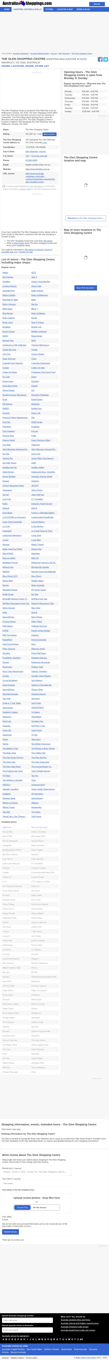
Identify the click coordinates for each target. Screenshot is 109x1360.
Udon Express (37, 1049)
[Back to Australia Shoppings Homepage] (27, 3)
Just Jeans (36, 936)
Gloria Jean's (8, 909)
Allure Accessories (39, 827)
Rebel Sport (36, 999)
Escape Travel (9, 900)
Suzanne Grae (9, 1036)
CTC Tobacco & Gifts (40, 881)
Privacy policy (31, 1358)
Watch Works (8, 1063)
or (37, 1199)
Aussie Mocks (37, 841)
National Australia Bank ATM (43, 977)
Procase (6, 999)
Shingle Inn (36, 1013)
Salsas (34, 1008)
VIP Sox (6, 1058)
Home (7, 9)
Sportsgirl (35, 1017)
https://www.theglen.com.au (37, 169)
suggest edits (25, 189)
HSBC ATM (36, 927)
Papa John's (8, 990)
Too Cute (6, 1049)
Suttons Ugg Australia (40, 1031)
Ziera (33, 1072)
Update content (17, 1358)
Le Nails (6, 954)
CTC (5, 881)
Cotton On (7, 877)
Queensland (66, 1349)
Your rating (6, 1216)
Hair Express (37, 909)
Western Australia (18, 1352)
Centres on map (26, 252)
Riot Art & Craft (37, 1004)
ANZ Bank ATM (38, 836)
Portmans (35, 995)
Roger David (8, 1008)
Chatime (6, 868)
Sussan (6, 1031)
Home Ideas (36, 918)
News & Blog (83, 9)
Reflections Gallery (11, 1004)
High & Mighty (37, 913)
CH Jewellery (37, 863)
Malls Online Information (86, 1358)
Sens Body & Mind (11, 1013)
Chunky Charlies (38, 868)
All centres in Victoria (34, 249)
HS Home (7, 927)
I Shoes (6, 931)
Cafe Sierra (7, 859)
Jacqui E (6, 936)
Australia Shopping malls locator (75, 1327)
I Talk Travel (36, 931)
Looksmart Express (11, 959)
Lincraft (34, 954)
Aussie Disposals (10, 841)
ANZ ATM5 (7, 836)
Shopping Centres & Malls (27, 9)
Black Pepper (37, 850)
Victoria (5, 1352)
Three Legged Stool (39, 1045)
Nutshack (35, 981)
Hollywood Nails (9, 918)
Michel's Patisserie (39, 963)
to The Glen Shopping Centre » (86, 218)
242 (27, 156)
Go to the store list (39, 156)
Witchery (6, 1067)
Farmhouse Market (39, 904)
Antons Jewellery (38, 832)
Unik (5, 1054)
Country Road (37, 877)
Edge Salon (36, 895)
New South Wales (34, 1349)
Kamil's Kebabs (38, 940)
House (5, 922)
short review (18, 243)
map (45, 143)
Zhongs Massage (10, 1072)
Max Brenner (8, 963)
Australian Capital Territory (13, 1349)
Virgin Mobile (37, 1058)
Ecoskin (6, 895)
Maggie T (35, 959)
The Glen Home (38, 1040)
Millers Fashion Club (11, 968)
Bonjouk (34, 854)
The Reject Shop (10, 1045)
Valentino (35, 1054)
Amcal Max (7, 832)
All (81, 1339)
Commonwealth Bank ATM (43, 872)
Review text (11, 1168)
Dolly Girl (35, 886)
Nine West (7, 981)
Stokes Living (37, 1022)
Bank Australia (37, 845)
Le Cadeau (36, 949)
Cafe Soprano (37, 859)
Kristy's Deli (36, 945)
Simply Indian (8, 1017)
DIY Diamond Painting (12, 886)
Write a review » (49, 134)
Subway (6, 1027)
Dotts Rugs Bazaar (11, 891)
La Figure (7, 949)
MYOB (34, 972)
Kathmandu (7, 945)
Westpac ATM (37, 1063)
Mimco (34, 968)
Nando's (6, 977)
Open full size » (85, 288)
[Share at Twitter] (105, 59)
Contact (5, 1358)
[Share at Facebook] (100, 59)
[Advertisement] (54, 31)
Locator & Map (65, 9)
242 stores (48, 241)
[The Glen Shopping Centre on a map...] (86, 206)
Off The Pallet (8, 986)
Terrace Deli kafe (10, 1040)
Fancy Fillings (8, 904)
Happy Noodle (9, 913)
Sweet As (35, 1036)
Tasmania (93, 1349)
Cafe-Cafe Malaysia (11, 863)
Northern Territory (51, 1349)
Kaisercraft (7, 940)
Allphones (7, 827)
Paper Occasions (39, 990)
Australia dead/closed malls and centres (78, 1330)
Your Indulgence (38, 1067)
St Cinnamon (8, 1022)
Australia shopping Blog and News (75, 1320)
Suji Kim (35, 1027)
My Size (6, 972)
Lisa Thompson (36, 186)
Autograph (7, 845)
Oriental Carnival (38, 986)
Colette (6, 872)
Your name (11, 1179)
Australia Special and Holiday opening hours (80, 1323)
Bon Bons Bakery (10, 854)
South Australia (80, 1349)
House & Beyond (38, 922)
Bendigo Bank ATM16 (12, 850)
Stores (49, 9)
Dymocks (35, 891)
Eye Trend (35, 900)
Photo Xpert (8, 995)
